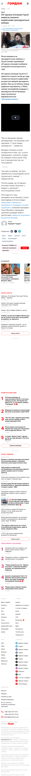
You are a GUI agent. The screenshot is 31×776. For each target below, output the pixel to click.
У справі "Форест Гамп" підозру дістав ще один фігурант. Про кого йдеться (17, 438)
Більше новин (15, 539)
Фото (17, 623)
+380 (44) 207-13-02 (11, 714)
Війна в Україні (5, 602)
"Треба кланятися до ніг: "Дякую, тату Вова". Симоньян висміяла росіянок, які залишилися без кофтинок (17, 567)
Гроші (3, 608)
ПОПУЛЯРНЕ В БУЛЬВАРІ (11, 543)
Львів (2, 646)
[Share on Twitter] (15, 231)
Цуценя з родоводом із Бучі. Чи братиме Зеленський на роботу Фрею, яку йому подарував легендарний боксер (16, 578)
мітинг (23, 235)
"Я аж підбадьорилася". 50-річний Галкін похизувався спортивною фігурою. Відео (10, 277)
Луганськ (4, 664)
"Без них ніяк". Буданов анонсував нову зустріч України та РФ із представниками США (17, 419)
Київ (2, 643)
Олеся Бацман (22, 665)
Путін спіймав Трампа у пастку (14, 310)
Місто (3, 639)
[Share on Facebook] (12, 231)
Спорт (3, 614)
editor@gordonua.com (11, 717)
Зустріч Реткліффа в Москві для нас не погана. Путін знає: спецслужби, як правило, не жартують (15, 317)
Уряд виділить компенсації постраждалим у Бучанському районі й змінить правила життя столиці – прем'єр (15, 470)
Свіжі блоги (6, 293)
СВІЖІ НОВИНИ (7, 454)
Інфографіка (4, 629)
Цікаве (3, 632)
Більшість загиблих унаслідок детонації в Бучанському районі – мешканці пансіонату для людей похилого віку (15, 461)
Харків (3, 655)
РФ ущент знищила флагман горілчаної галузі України (13, 304)
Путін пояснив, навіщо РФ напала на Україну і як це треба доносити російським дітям (13, 511)
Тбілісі (4, 238)
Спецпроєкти (20, 635)
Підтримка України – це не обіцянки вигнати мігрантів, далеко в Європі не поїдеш (13, 326)
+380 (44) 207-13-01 (11, 712)
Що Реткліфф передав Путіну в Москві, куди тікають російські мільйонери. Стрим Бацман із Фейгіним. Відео (15, 502)
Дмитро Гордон (23, 643)
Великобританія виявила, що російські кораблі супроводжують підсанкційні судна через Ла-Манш (14, 519)
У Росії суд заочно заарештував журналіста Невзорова (12, 534)
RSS (19, 674)
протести (16, 235)
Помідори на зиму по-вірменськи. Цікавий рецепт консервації (16, 558)
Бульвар (5, 261)
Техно (3, 620)
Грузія (4, 235)
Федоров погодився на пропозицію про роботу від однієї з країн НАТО (17, 411)
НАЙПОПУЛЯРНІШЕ (9, 393)
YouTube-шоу (20, 632)
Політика (4, 605)
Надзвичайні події (6, 626)
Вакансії (3, 690)
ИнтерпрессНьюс (9, 99)
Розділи (18, 598)
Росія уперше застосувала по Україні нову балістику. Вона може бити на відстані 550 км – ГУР (17, 428)
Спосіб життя (5, 623)
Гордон (3, 8)
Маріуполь (4, 661)
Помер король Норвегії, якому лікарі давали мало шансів (15, 587)
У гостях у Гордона (21, 608)
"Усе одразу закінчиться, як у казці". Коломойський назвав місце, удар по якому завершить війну (14, 527)
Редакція (4, 693)
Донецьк (4, 652)
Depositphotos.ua (6, 739)
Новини (3, 598)
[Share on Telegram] (19, 231)
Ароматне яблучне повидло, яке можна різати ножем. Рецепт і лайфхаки (16, 549)
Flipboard (21, 671)
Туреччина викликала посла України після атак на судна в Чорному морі (15, 478)
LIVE (17, 617)
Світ (8, 8)
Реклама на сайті (6, 696)
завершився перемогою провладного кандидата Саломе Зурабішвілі (14, 205)
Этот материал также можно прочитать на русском (13, 29)
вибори (10, 235)
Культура (4, 617)
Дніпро (3, 658)
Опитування (19, 629)
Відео (17, 626)
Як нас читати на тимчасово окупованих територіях (8, 704)
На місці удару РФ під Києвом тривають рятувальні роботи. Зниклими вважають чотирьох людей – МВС (15, 485)
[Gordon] (15, 3)
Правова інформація (7, 699)
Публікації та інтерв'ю (22, 605)
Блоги (17, 611)
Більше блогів (15, 333)
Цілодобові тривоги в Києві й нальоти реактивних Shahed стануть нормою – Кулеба (14, 493)
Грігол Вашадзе (12, 238)
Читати (25, 248)
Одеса (3, 649)
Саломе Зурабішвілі (7, 241)
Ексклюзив (19, 620)
